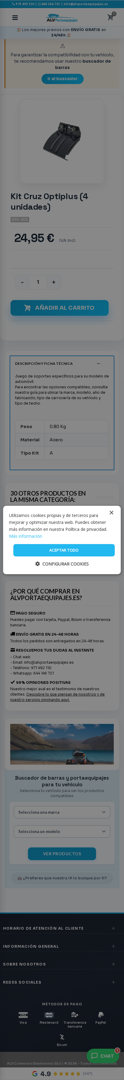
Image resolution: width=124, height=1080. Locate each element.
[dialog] (62, 540)
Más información (25, 536)
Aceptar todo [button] (64, 550)
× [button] (111, 513)
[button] (62, 564)
